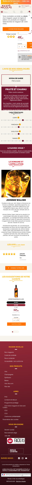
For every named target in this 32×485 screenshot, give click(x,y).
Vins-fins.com (8, 383)
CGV (5, 410)
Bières (6, 380)
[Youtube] (26, 458)
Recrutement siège (10, 433)
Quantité (20, 43)
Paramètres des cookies (10, 419)
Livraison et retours (10, 400)
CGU (6, 413)
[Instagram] (22, 458)
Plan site (7, 386)
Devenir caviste (9, 430)
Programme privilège (11, 403)
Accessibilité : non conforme (13, 361)
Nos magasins (9, 352)
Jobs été (7, 436)
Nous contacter (9, 358)
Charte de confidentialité (12, 416)
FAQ (5, 397)
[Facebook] (19, 458)
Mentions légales (21, 481)
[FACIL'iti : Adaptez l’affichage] (16, 441)
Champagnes (8, 374)
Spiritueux (7, 377)
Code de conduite (10, 355)
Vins (5, 371)
